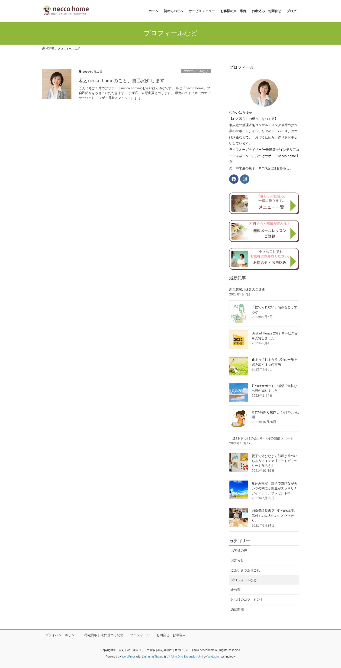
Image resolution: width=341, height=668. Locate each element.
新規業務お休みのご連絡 (247, 289)
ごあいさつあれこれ (245, 570)
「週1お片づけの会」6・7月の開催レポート (261, 438)
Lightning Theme (152, 656)
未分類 (236, 590)
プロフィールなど (196, 71)
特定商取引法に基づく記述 (103, 635)
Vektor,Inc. (213, 656)
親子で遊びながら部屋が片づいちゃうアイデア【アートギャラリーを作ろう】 (274, 461)
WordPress (128, 656)
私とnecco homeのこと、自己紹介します (121, 80)
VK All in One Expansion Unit (185, 656)
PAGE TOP (329, 644)
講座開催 (237, 609)
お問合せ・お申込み (171, 635)
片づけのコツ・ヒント (247, 599)
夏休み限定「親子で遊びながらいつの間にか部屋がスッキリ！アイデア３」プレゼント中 (274, 488)
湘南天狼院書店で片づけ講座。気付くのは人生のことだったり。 (274, 515)
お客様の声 (239, 550)
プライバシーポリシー (61, 635)
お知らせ (237, 560)
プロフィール (140, 635)
